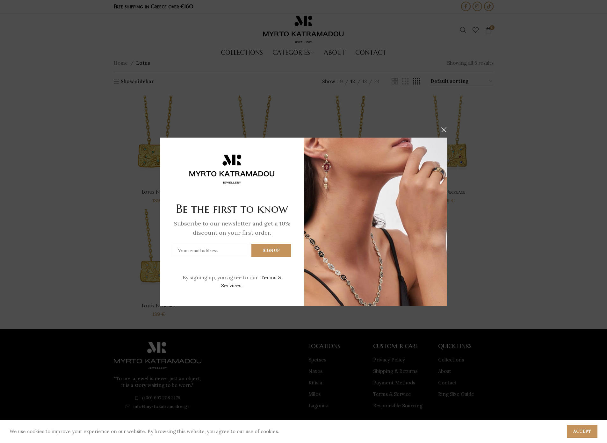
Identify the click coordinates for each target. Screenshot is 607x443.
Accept (582, 431)
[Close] (444, 130)
